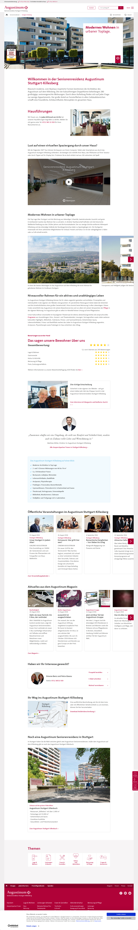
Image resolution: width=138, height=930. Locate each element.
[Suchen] (120, 7)
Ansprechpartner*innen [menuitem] (14, 906)
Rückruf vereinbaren (96, 685)
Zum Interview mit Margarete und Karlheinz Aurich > (89, 403)
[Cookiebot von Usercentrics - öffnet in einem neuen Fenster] (13, 926)
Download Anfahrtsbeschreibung (82, 711)
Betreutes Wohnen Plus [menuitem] (44, 906)
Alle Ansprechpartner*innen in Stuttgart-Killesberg (68, 447)
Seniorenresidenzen (15, 15)
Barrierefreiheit (117, 15)
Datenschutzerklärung (83, 921)
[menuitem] (91, 7)
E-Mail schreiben (95, 679)
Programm (31, 317)
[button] (91, 7)
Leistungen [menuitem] (91, 906)
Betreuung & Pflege (95, 903)
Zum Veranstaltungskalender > (39, 576)
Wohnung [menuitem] (26, 908)
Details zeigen (31, 926)
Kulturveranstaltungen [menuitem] (77, 906)
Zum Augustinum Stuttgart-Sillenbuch (43, 828)
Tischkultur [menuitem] (58, 906)
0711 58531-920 (57, 680)
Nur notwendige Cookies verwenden (121, 918)
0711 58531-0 (53, 1)
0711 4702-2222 (25, 1)
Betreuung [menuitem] (91, 908)
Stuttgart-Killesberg (27, 15)
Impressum (97, 921)
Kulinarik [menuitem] (57, 908)
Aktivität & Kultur (76, 903)
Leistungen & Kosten (44, 903)
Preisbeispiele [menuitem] (41, 908)
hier (79, 370)
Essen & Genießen (61, 903)
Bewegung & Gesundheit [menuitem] (77, 908)
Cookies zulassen (121, 914)
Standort (10, 903)
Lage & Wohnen (29, 903)
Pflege (105, 308)
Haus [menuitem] (24, 906)
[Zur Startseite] (7, 14)
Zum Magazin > (33, 653)
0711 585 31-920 (48, 122)
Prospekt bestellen (95, 672)
